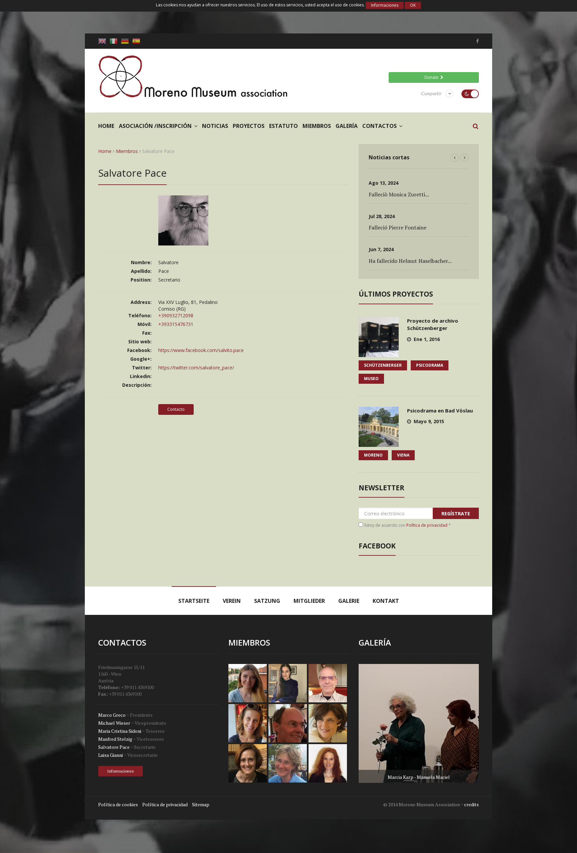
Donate (432, 77)
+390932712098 (175, 315)
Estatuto (283, 126)
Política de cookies (118, 804)
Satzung (267, 601)
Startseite (193, 601)
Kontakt (386, 601)
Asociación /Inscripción (155, 126)
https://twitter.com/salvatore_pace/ (196, 367)
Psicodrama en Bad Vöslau (440, 410)
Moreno (373, 455)
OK (413, 5)
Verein (232, 601)
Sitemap (200, 804)
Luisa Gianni (110, 755)
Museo (371, 378)
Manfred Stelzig (115, 739)
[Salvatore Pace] (183, 242)
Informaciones (384, 5)
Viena (403, 455)
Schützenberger (383, 365)
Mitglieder (309, 601)
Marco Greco (112, 715)
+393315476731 (175, 324)
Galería (347, 126)
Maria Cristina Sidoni (119, 731)
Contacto (176, 409)
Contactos (379, 126)
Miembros (317, 126)
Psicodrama (429, 365)
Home (106, 126)
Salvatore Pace (114, 747)
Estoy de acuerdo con (407, 525)
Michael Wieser (114, 723)
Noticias (215, 126)
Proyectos (248, 126)
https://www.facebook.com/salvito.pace (201, 350)
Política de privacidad (426, 525)
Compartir (431, 93)
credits (471, 804)
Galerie (348, 601)
